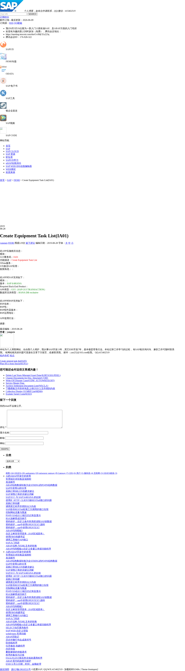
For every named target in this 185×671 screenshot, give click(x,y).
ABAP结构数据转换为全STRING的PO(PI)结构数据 (31, 485)
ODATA (19, 473)
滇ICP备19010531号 (21, 669)
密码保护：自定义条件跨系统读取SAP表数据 (29, 521)
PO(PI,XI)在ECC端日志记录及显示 (23, 515)
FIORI (17, 180)
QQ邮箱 (18, 23)
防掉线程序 (11, 643)
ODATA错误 (110, 473)
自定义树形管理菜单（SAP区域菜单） (25, 533)
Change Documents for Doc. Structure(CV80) (27, 378)
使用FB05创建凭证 (15, 536)
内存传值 (10, 649)
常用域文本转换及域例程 (18, 479)
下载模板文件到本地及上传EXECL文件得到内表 (30, 388)
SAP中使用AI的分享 (16, 488)
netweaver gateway (48, 473)
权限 (10, 473)
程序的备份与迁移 (15, 655)
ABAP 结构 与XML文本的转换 (21, 545)
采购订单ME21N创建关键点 (20, 491)
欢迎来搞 (10, 172)
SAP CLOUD (12, 151)
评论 (3, 427)
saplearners (32, 473)
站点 (12, 355)
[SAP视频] (3, 120)
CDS (72, 473)
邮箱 (2, 438)
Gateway (63, 473)
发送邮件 (10, 482)
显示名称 (4, 432)
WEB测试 (11, 169)
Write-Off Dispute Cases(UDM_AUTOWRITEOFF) (30, 380)
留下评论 (30, 243)
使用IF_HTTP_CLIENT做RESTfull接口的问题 (29, 500)
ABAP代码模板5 (14, 530)
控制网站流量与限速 (16, 512)
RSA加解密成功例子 (16, 518)
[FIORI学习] (3, 58)
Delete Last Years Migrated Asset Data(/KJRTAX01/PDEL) (33, 375)
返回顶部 (4, 669)
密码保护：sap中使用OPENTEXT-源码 (25, 524)
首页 (8, 146)
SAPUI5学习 (12, 160)
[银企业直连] (3, 108)
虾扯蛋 (9, 157)
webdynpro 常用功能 (16, 633)
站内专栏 (4, 355)
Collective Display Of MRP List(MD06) (24, 391)
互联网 (98, 473)
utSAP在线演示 (13, 163)
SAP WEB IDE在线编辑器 (19, 166)
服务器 (88, 473)
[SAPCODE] (3, 133)
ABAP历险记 (12, 636)
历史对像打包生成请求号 (18, 640)
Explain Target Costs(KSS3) (19, 394)
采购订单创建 (13, 503)
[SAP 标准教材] (3, 83)
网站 (2, 443)
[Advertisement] (88, 203)
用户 (80, 473)
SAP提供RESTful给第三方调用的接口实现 (27, 509)
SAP (8, 148)
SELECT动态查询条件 (17, 627)
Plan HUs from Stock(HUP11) (14, 363)
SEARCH (32, 14)
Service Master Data (15, 383)
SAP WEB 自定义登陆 (17, 630)
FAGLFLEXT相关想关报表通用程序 (24, 658)
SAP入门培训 (12, 542)
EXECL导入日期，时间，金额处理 (23, 664)
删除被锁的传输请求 (16, 652)
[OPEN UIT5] (3, 46)
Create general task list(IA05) (13, 361)
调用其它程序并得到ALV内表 (21, 506)
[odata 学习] (3, 71)
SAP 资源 (10, 154)
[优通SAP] (11, 11)
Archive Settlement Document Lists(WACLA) (27, 385)
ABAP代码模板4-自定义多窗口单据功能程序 (28, 549)
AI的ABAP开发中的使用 (18, 476)
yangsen (4, 243)
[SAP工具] (3, 95)
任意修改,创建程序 (15, 646)
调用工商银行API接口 (17, 539)
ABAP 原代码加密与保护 (18, 661)
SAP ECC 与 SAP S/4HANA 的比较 (23, 497)
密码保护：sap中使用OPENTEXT (23, 527)
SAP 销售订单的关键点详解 (20, 494)
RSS (11, 23)
